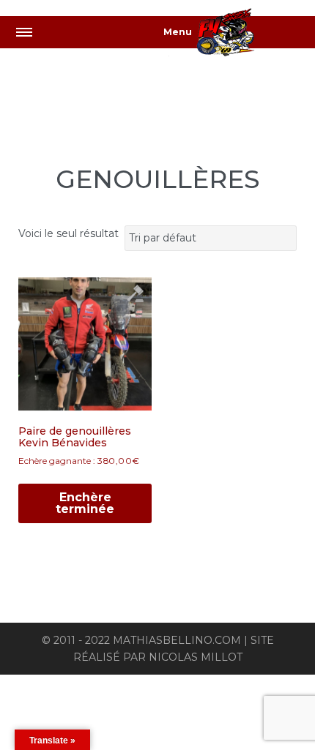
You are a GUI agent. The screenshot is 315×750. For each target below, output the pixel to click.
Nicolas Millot (195, 657)
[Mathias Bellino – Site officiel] (241, 34)
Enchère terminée (85, 503)
